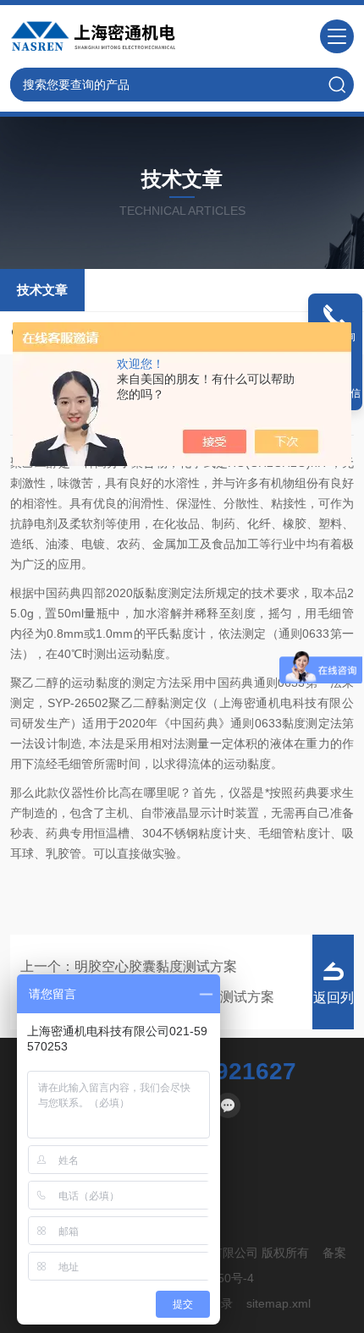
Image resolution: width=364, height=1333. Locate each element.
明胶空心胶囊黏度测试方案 (155, 966)
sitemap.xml (278, 1303)
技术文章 (42, 290)
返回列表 (333, 1009)
